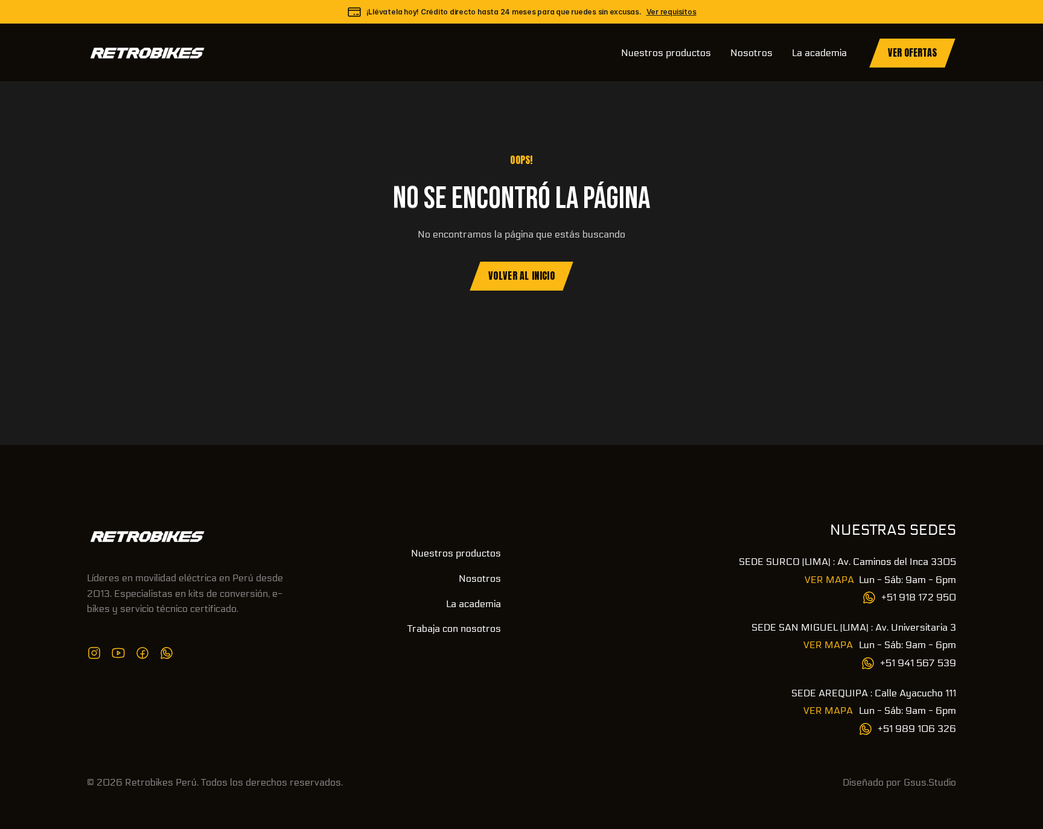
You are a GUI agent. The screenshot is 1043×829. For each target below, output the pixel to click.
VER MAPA (829, 579)
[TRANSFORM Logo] (147, 536)
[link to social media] (94, 653)
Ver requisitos (671, 11)
